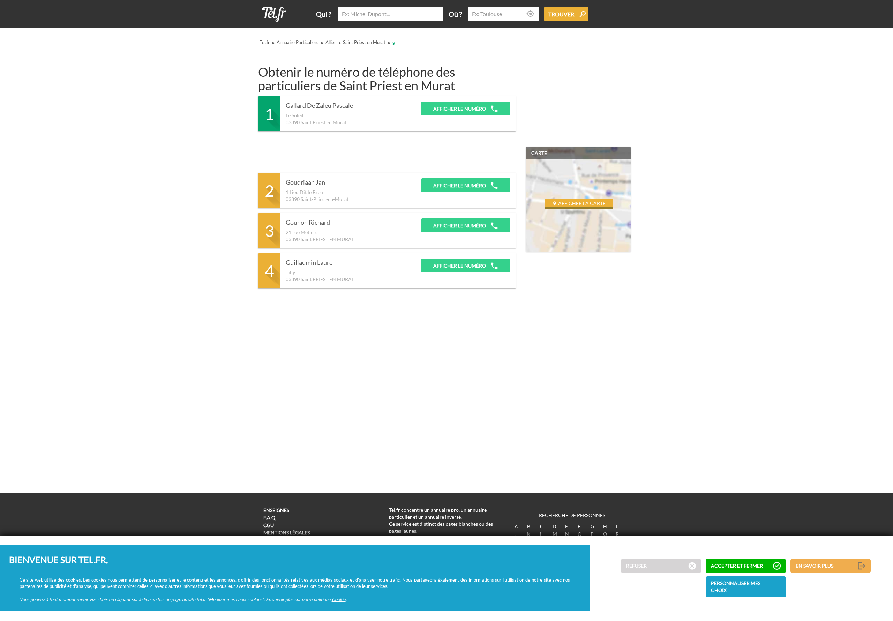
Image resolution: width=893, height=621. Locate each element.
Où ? (455, 14)
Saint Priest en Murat (364, 42)
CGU (268, 525)
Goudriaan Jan (305, 182)
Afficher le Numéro (460, 109)
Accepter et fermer (737, 566)
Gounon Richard (308, 222)
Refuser (636, 566)
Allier (330, 42)
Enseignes (276, 510)
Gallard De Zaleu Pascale (319, 105)
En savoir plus (814, 566)
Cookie (339, 599)
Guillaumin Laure (309, 262)
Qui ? (323, 14)
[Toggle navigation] (303, 15)
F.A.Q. (269, 518)
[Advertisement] (385, 152)
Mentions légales (286, 533)
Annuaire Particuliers (297, 42)
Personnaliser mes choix (735, 587)
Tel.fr (265, 42)
